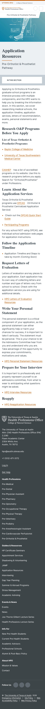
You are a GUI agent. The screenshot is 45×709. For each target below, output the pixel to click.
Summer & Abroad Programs (15, 585)
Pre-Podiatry (8, 523)
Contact (6, 670)
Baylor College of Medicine (18, 149)
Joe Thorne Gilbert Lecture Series (18, 617)
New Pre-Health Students (14, 634)
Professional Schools (12, 648)
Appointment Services (12, 555)
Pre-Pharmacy (8, 499)
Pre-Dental (7, 489)
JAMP (5, 565)
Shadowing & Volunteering (14, 560)
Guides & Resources (12, 545)
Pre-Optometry (9, 504)
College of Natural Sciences (24, 3)
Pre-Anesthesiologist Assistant (16, 528)
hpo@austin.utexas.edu (13, 451)
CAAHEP (6, 170)
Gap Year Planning (10, 580)
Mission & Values (10, 665)
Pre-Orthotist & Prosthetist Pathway (21, 15)
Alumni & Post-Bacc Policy (14, 653)
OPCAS (21, 203)
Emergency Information (11, 698)
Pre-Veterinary (9, 519)
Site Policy (29, 698)
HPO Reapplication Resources (20, 404)
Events (5, 607)
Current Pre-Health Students (15, 638)
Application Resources (12, 570)
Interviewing (8, 575)
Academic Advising (11, 595)
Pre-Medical (7, 484)
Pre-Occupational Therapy (14, 509)
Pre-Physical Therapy (12, 514)
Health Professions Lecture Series (18, 622)
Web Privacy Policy (29, 700)
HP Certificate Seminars (13, 550)
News (4, 612)
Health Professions (11, 479)
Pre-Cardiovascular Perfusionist (17, 533)
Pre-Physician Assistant (13, 494)
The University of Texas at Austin (18, 695)
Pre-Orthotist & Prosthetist (14, 538)
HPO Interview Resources (17, 392)
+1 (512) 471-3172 (10, 458)
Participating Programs (16, 224)
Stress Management (11, 590)
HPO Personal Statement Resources (23, 361)
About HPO (7, 660)
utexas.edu (7, 3)
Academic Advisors (11, 643)
